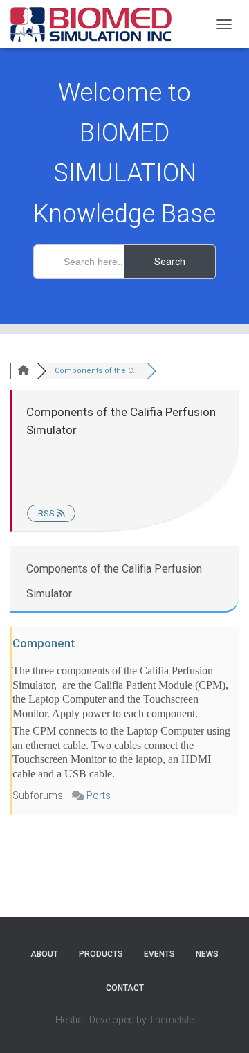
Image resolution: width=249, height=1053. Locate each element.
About (44, 954)
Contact (125, 988)
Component (43, 643)
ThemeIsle (171, 1019)
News (207, 954)
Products (101, 954)
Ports (98, 795)
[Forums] (23, 370)
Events (159, 954)
